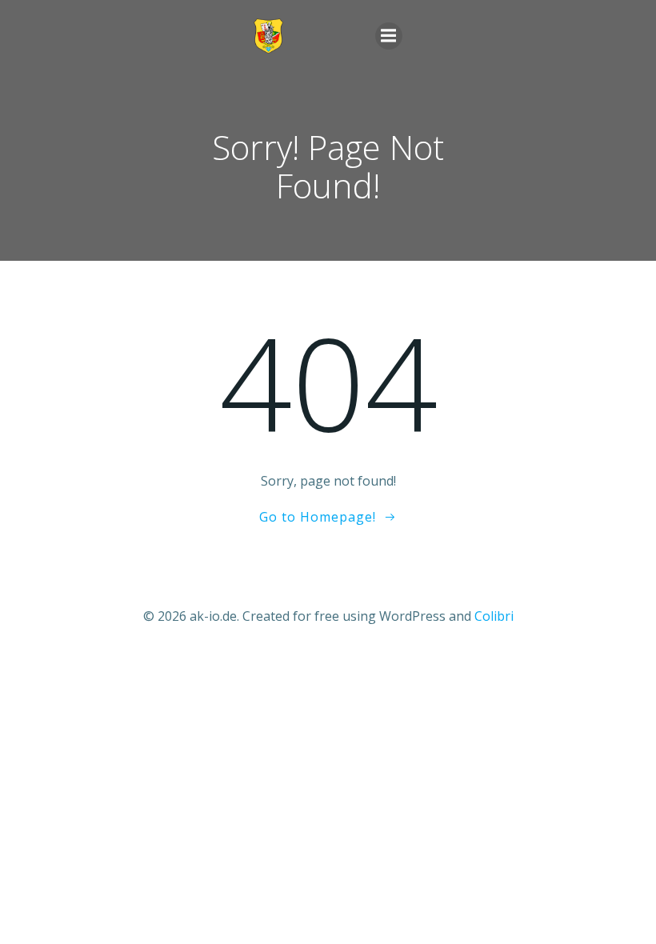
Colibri (494, 616)
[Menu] (388, 36)
